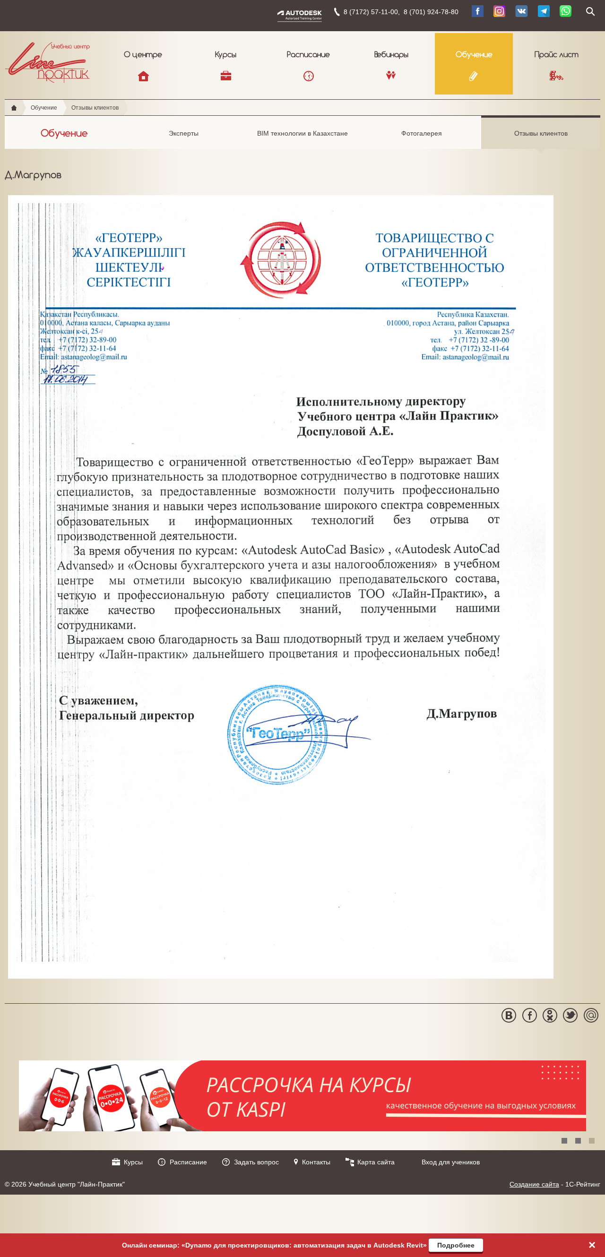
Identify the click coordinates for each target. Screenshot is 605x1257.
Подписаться (366, 153)
